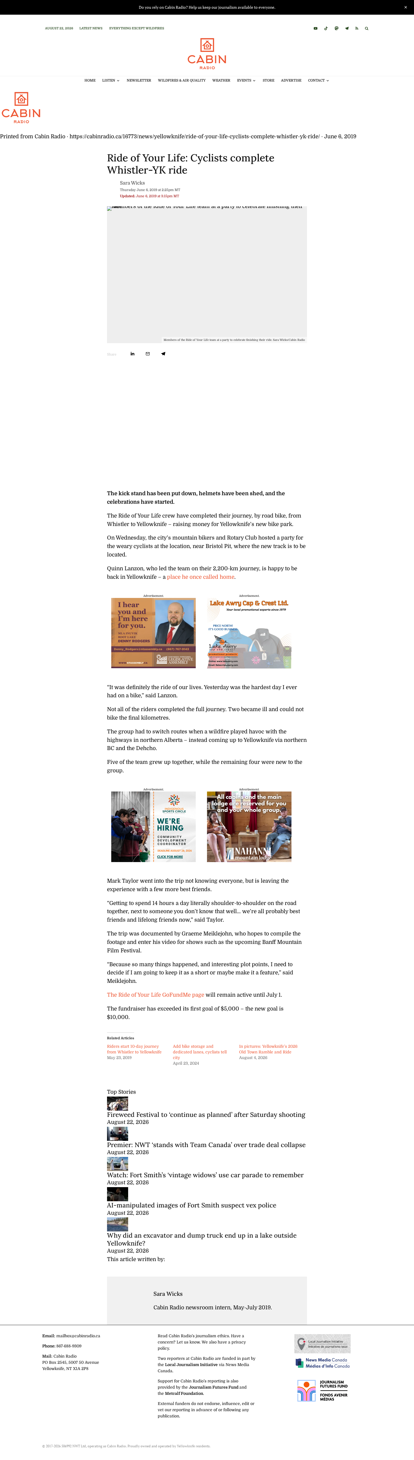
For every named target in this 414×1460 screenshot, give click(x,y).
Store (268, 80)
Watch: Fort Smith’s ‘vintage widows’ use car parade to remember (205, 1175)
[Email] (148, 354)
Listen (108, 80)
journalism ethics (212, 1336)
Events (244, 80)
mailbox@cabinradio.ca (78, 1336)
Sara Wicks (132, 183)
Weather (221, 80)
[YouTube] (315, 28)
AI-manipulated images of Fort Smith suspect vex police (191, 1205)
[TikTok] (326, 28)
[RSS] (357, 28)
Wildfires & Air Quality (182, 80)
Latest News (91, 28)
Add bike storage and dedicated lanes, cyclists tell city (200, 1052)
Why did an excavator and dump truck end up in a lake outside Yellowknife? (202, 1239)
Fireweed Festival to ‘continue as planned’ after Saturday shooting (206, 1114)
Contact (316, 80)
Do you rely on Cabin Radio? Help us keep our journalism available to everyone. (207, 7)
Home (89, 80)
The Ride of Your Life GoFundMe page (155, 995)
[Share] (132, 354)
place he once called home (200, 577)
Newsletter (139, 80)
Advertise (291, 80)
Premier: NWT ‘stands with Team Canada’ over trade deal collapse (206, 1145)
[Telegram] (347, 28)
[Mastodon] (336, 28)
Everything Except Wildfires (136, 28)
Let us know (188, 1342)
